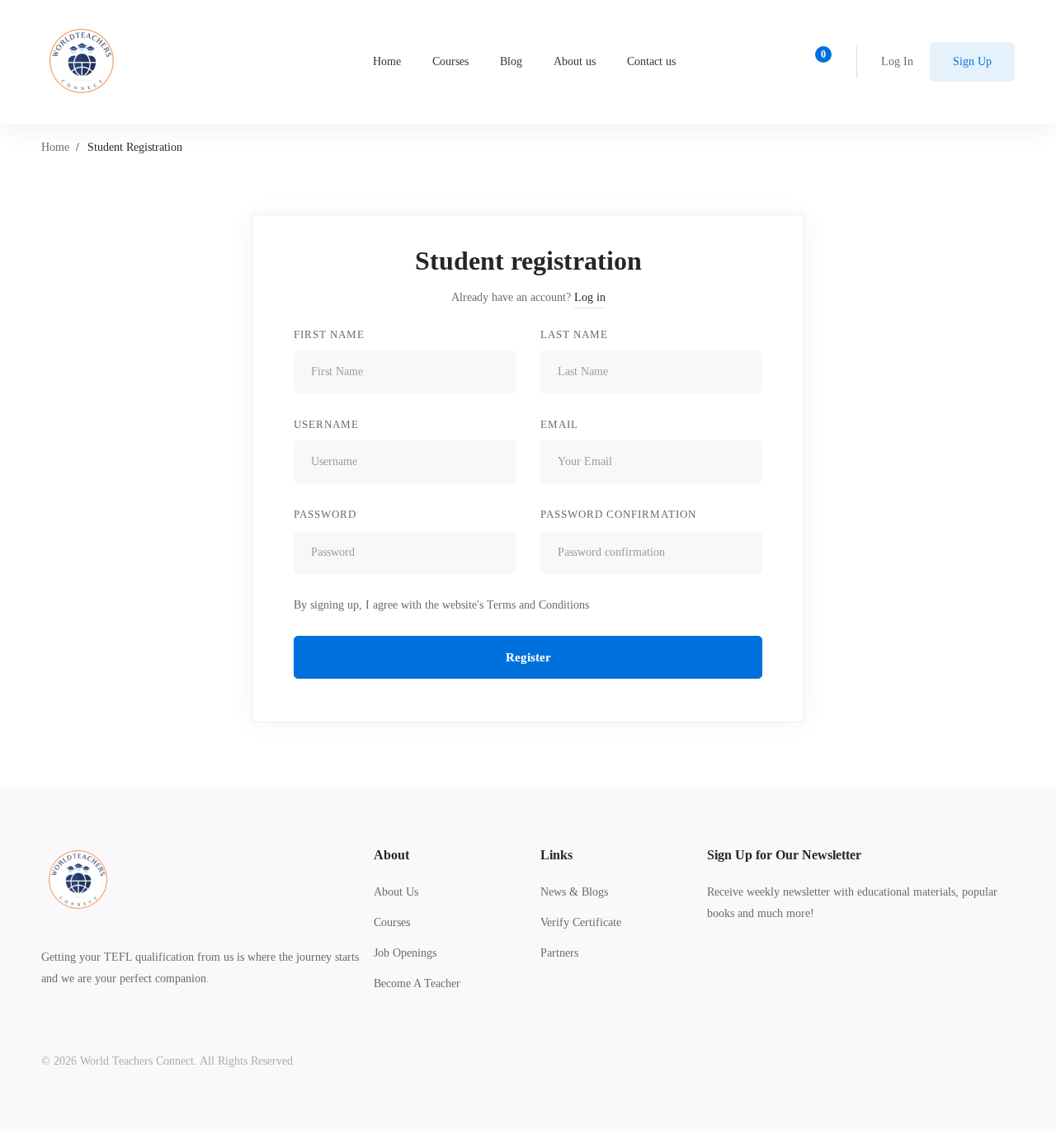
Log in (590, 297)
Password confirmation (618, 514)
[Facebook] (732, 974)
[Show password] (499, 552)
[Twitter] (707, 974)
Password (325, 514)
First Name (329, 334)
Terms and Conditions (538, 605)
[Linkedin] (809, 974)
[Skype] (758, 974)
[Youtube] (783, 974)
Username (326, 424)
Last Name (574, 334)
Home (55, 147)
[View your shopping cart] (818, 61)
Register (528, 657)
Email (559, 424)
